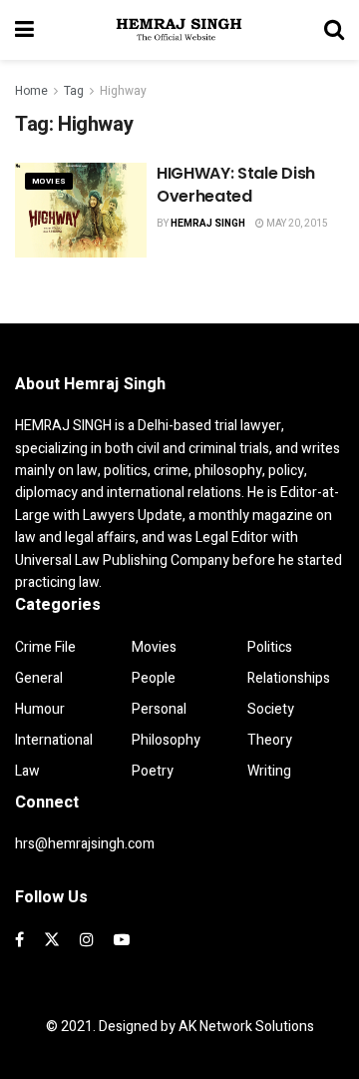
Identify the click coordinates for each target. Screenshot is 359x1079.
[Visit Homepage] (179, 30)
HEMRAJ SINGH (208, 224)
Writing (269, 771)
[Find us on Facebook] (19, 940)
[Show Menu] (24, 30)
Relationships (288, 678)
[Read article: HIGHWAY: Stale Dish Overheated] (81, 210)
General (39, 678)
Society (270, 709)
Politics (269, 647)
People (154, 678)
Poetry (153, 771)
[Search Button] (334, 30)
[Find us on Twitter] (52, 940)
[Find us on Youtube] (122, 940)
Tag (74, 91)
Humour (40, 709)
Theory (269, 740)
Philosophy (166, 740)
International (54, 740)
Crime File (45, 647)
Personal (159, 709)
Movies (49, 181)
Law (27, 771)
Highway (123, 91)
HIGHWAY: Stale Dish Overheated (236, 184)
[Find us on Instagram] (87, 940)
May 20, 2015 (296, 224)
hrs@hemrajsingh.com (85, 843)
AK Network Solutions (246, 1026)
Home (31, 91)
